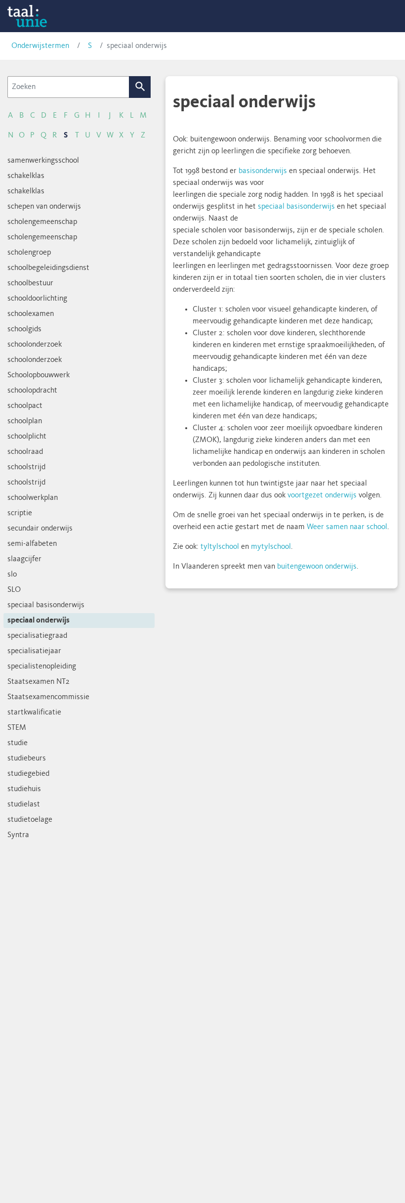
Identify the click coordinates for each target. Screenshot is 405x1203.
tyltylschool (220, 547)
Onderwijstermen (40, 46)
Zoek (140, 87)
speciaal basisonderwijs (296, 207)
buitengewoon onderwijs (317, 567)
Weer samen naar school (347, 527)
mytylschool (271, 547)
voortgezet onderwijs (322, 495)
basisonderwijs (263, 171)
